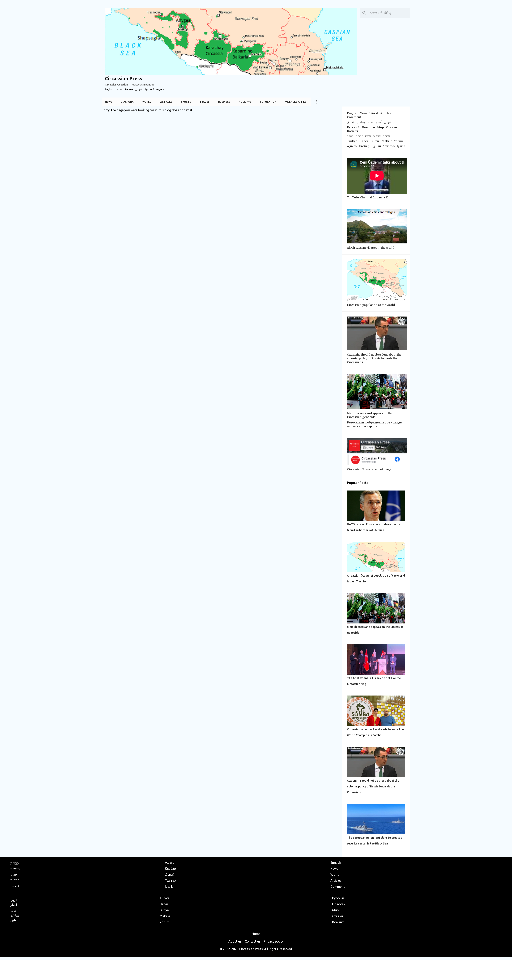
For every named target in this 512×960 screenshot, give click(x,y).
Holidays (245, 102)
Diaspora (127, 102)
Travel (204, 102)
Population (268, 102)
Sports (186, 102)
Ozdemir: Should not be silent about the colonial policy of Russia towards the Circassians (373, 786)
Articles (166, 102)
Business (224, 102)
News (108, 102)
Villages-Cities (295, 102)
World (146, 102)
